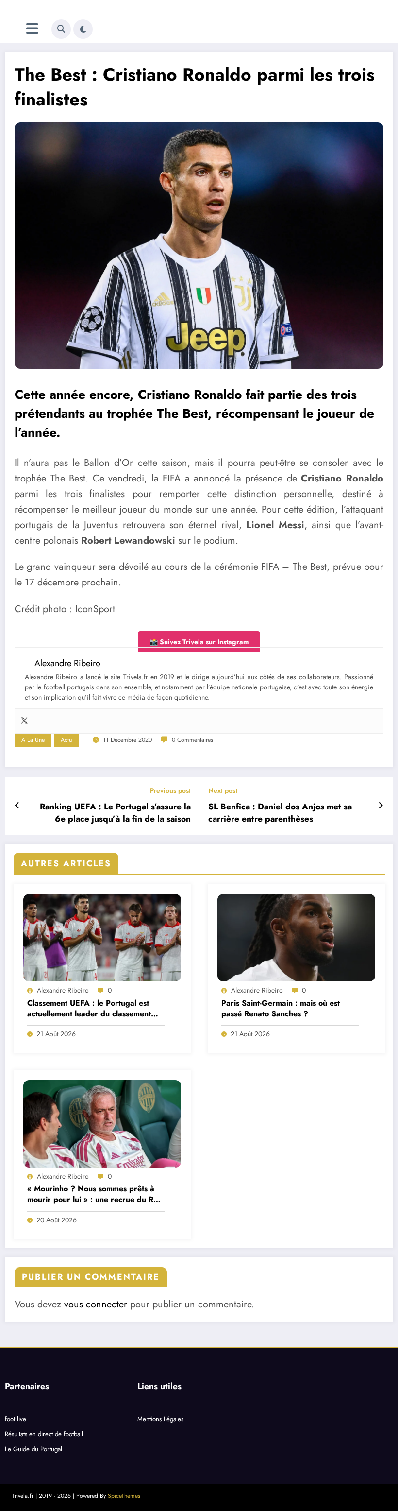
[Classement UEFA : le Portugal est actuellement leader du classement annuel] (102, 937)
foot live (15, 1419)
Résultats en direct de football (44, 1434)
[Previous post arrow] (17, 805)
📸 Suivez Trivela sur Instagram (199, 642)
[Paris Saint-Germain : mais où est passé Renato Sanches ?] (296, 937)
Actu (66, 740)
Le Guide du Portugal (33, 1449)
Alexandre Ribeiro (63, 990)
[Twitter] (24, 721)
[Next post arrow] (380, 805)
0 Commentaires (192, 740)
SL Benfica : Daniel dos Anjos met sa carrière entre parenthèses (280, 813)
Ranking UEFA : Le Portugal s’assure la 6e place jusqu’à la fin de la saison (115, 813)
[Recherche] (61, 29)
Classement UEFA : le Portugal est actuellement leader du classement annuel (89, 1009)
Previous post (170, 791)
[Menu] (32, 28)
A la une (33, 740)
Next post (222, 791)
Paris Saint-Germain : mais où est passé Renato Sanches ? (280, 1008)
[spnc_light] (83, 29)
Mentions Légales (160, 1419)
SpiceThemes (124, 1496)
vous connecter (95, 1304)
